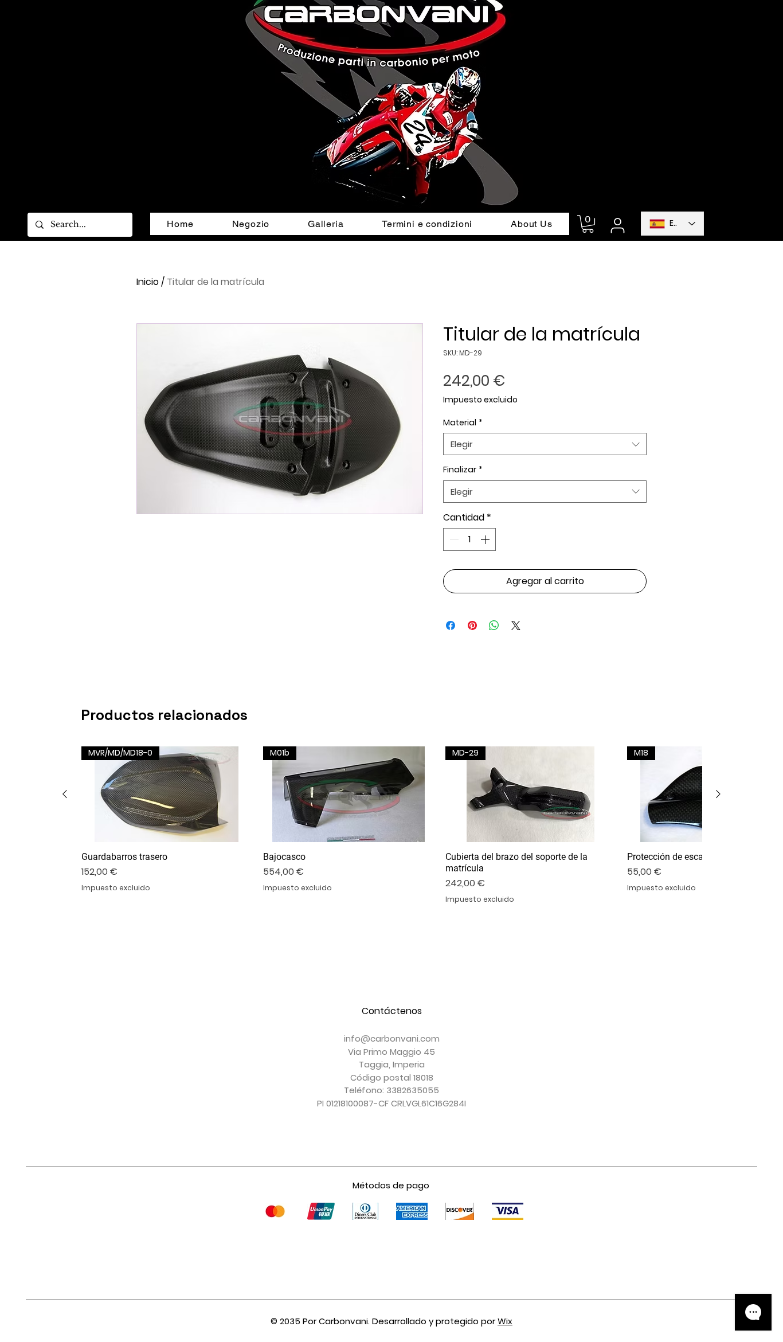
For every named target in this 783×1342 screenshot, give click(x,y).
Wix (505, 1321)
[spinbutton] (469, 539)
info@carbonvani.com (392, 1038)
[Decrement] (453, 539)
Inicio (147, 281)
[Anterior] (65, 794)
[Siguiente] (718, 794)
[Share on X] (516, 625)
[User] (617, 225)
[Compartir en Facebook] (450, 625)
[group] (391, 825)
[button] (587, 224)
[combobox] (545, 444)
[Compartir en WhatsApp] (494, 625)
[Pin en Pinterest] (472, 625)
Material (463, 422)
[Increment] (486, 539)
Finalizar (463, 469)
